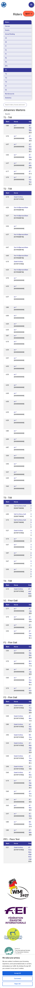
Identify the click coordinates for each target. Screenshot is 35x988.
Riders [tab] (7, 22)
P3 (6, 62)
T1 (6, 70)
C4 (6, 38)
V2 (6, 90)
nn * (15, 125)
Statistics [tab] (8, 98)
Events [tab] (7, 30)
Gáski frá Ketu (18, 197)
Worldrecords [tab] (9, 94)
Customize (17, 978)
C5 (6, 42)
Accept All (17, 973)
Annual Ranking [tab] (10, 34)
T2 (6, 74)
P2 (6, 58)
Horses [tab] (7, 26)
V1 (6, 86)
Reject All (17, 984)
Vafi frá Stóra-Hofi (20, 506)
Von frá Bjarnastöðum (21, 207)
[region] (17, 971)
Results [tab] (7, 114)
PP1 (6, 66)
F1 (6, 46)
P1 (6, 54)
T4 (6, 82)
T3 (6, 78)
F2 (6, 50)
